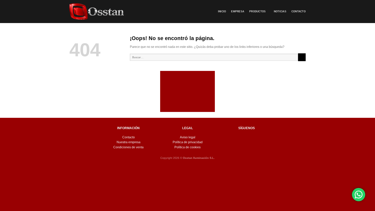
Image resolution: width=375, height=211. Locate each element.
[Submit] (302, 57)
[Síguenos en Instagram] (246, 138)
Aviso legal (187, 137)
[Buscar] (211, 11)
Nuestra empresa (128, 142)
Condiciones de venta (128, 147)
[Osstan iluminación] (96, 11)
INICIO (222, 11)
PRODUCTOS (257, 11)
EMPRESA (237, 11)
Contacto (128, 137)
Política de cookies (187, 147)
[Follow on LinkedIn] (253, 138)
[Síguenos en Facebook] (240, 138)
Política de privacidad (188, 142)
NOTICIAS (280, 11)
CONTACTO (298, 11)
